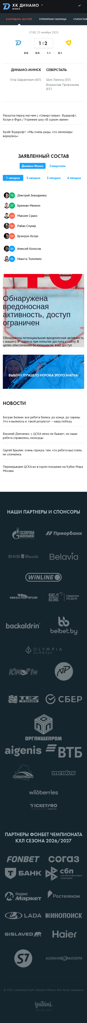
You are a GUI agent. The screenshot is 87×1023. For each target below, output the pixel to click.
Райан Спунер (23, 226)
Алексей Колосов (25, 248)
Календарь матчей (19, 19)
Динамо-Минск (33, 166)
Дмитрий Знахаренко (28, 195)
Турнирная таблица (52, 19)
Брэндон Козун (24, 236)
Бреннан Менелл (25, 205)
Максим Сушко (23, 216)
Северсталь (58, 166)
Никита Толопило (26, 259)
